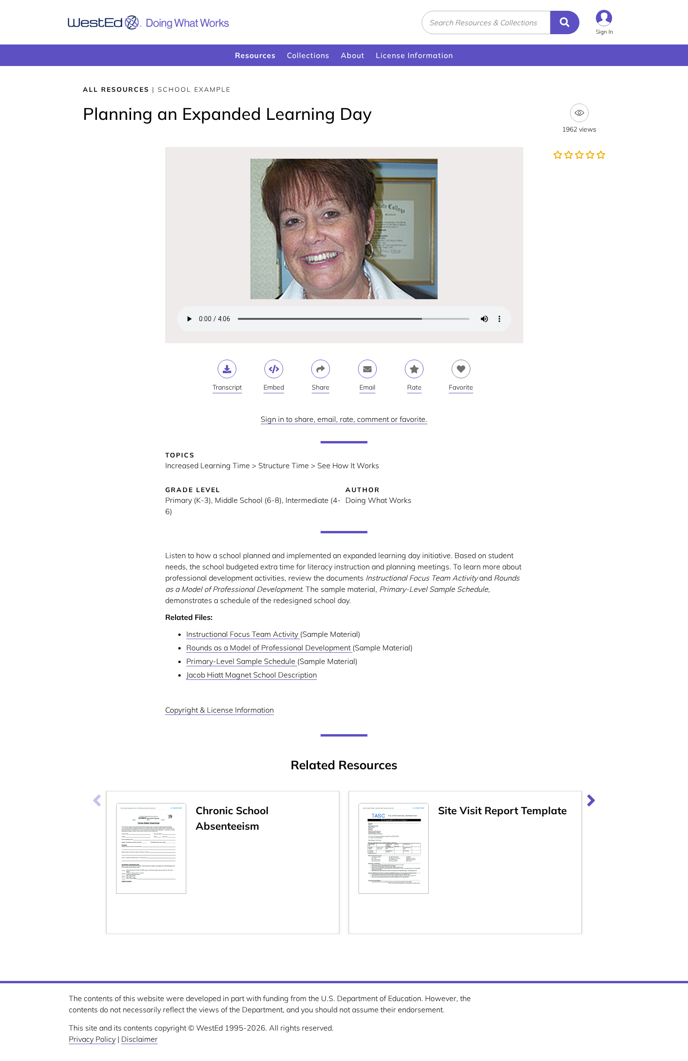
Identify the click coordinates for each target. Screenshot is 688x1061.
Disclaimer (139, 1039)
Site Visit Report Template (502, 810)
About (353, 55)
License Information (414, 55)
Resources (255, 55)
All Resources (116, 89)
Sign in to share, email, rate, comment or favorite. (344, 419)
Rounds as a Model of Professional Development (269, 647)
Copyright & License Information (219, 710)
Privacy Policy (92, 1039)
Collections (308, 55)
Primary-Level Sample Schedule (241, 661)
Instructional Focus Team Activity (243, 634)
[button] (604, 22)
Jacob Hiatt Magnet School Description (251, 674)
